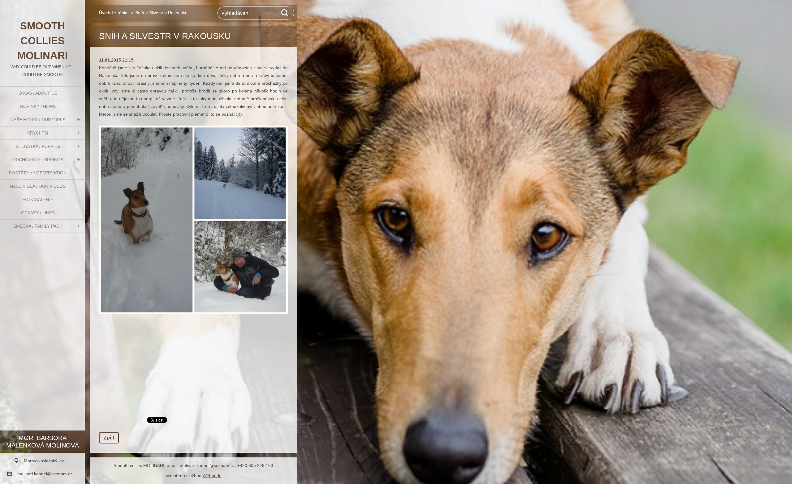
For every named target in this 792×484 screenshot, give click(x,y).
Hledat (285, 13)
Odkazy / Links (38, 212)
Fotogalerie (37, 199)
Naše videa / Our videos (38, 186)
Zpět (109, 437)
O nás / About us (38, 93)
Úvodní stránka (114, 12)
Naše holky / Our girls (38, 119)
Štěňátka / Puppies (38, 146)
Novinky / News (38, 106)
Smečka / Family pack (37, 226)
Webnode (212, 475)
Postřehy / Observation (38, 172)
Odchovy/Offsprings (37, 159)
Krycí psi (37, 133)
